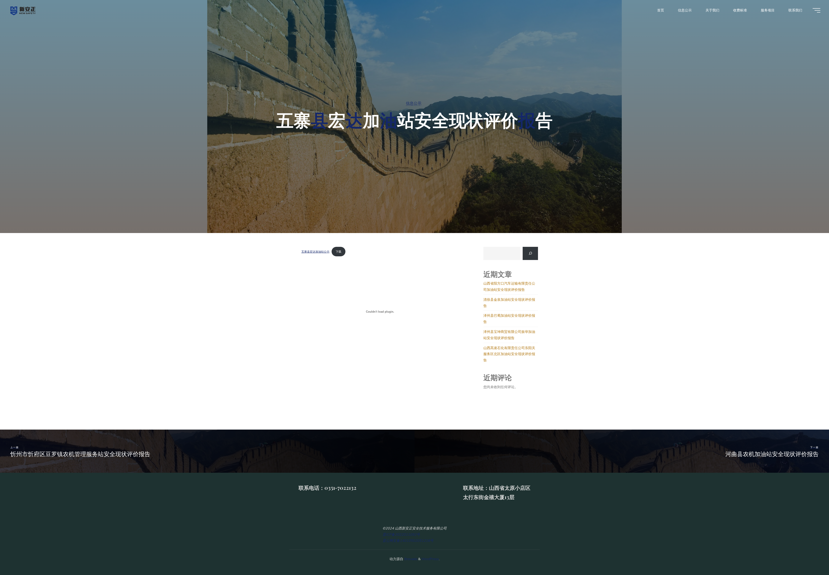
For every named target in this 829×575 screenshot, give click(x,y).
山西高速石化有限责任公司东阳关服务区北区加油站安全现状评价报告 (509, 354)
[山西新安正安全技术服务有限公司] (23, 10)
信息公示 (413, 103)
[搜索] (530, 253)
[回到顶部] (812, 558)
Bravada (410, 559)
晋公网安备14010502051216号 (408, 540)
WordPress (430, 559)
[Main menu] (816, 10)
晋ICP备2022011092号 (401, 534)
